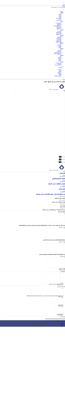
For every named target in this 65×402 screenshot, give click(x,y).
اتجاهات (59, 14)
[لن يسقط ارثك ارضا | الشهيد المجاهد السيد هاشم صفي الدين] (55, 252)
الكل (60, 13)
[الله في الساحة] (55, 266)
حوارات (60, 19)
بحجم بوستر (63, 156)
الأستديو (61, 55)
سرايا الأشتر (59, 23)
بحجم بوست (63, 159)
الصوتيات (59, 58)
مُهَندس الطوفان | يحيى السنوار (56, 183)
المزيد (62, 61)
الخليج (60, 16)
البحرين (60, 15)
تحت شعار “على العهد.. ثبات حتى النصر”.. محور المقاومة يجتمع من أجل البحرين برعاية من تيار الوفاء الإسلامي (42, 225)
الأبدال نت (56, 89)
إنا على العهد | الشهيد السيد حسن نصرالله (56, 284)
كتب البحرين (59, 51)
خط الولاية (59, 46)
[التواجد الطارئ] (58, 303)
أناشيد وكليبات (58, 38)
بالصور (60, 17)
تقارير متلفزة (59, 40)
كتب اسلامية (59, 50)
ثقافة (60, 45)
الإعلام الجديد (59, 39)
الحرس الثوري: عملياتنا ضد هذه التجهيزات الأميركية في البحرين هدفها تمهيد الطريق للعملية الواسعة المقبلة (45, 295)
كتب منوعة (59, 54)
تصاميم (60, 60)
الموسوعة (59, 63)
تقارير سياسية (58, 33)
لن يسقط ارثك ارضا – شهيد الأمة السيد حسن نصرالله (50, 194)
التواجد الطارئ (60, 304)
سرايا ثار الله (59, 26)
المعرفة (61, 42)
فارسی (62, 324)
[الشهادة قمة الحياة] (58, 313)
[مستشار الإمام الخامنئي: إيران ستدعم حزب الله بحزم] (55, 237)
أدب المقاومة (59, 44)
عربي (62, 325)
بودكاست (59, 59)
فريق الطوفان (59, 28)
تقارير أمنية (59, 31)
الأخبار (62, 12)
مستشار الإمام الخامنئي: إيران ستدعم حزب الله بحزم (54, 239)
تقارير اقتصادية (58, 32)
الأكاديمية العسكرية (58, 64)
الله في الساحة (62, 268)
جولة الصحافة (58, 18)
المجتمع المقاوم (58, 62)
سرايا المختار (59, 24)
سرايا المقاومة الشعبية (57, 25)
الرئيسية (61, 11)
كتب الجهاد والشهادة (57, 52)
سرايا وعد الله (59, 27)
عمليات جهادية (58, 41)
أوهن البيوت (62, 189)
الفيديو (62, 35)
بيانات (62, 21)
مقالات (60, 47)
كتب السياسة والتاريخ (57, 53)
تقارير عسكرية (58, 34)
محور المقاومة (58, 20)
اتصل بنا (61, 323)
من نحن (61, 322)
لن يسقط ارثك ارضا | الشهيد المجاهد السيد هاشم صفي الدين (52, 254)
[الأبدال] (63, 4)
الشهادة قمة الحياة (60, 314)
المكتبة (61, 48)
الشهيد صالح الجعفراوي (58, 178)
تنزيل (60, 156)
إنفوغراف (59, 57)
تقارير (62, 29)
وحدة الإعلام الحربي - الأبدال (48, 320)
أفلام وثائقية (59, 37)
